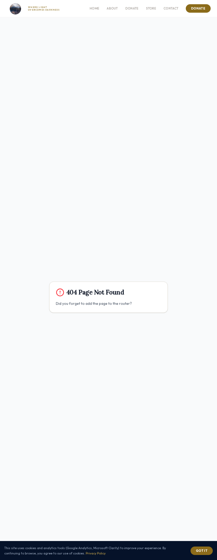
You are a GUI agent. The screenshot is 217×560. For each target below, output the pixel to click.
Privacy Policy (96, 553)
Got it (201, 551)
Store (151, 8)
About (112, 8)
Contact (171, 8)
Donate (132, 8)
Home (94, 8)
